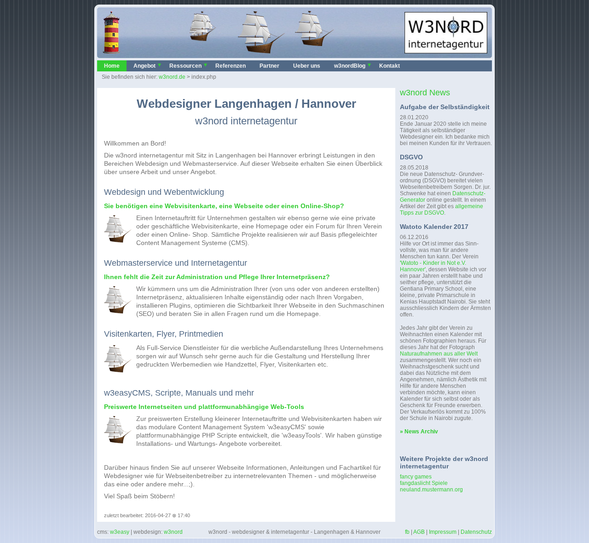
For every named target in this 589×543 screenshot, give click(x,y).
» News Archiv (419, 431)
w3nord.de (172, 77)
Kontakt (389, 66)
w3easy (119, 532)
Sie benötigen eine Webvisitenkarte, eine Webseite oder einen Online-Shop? (224, 206)
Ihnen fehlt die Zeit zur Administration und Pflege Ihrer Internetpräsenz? (217, 276)
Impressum (442, 532)
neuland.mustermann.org (431, 489)
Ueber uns (306, 66)
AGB (419, 532)
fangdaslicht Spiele (424, 483)
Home (112, 66)
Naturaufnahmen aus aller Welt (439, 353)
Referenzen (230, 66)
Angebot (144, 66)
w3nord (173, 532)
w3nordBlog (349, 66)
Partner (269, 66)
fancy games (416, 476)
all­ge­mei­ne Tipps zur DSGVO (441, 209)
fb (407, 532)
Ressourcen (185, 66)
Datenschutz (476, 532)
